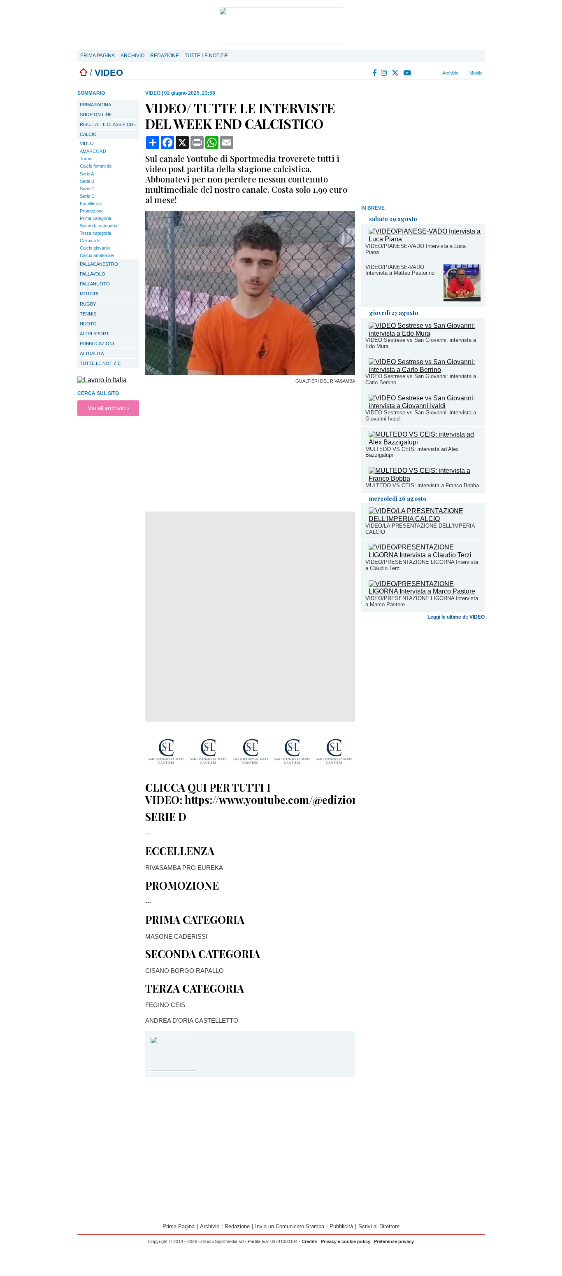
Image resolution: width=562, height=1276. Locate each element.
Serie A (87, 173)
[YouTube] (407, 72)
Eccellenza (91, 203)
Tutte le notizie (206, 55)
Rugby (88, 303)
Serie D (87, 196)
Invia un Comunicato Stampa (289, 1226)
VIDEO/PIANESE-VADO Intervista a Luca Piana (415, 249)
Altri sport (94, 333)
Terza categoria (95, 233)
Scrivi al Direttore (378, 1226)
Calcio (88, 134)
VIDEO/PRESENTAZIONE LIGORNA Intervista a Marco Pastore (421, 601)
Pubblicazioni (97, 343)
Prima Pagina (97, 55)
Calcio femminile (96, 166)
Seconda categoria (98, 225)
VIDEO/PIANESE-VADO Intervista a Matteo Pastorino (399, 270)
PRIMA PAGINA (95, 104)
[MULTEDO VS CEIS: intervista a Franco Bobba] (425, 478)
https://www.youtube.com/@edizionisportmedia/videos (319, 799)
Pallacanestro (99, 264)
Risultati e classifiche (108, 124)
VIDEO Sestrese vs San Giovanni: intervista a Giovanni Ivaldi (420, 415)
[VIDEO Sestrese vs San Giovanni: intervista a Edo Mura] (425, 333)
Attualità (92, 353)
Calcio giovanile (95, 247)
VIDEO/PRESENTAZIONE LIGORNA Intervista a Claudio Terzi (421, 565)
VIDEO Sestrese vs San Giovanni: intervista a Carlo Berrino (420, 379)
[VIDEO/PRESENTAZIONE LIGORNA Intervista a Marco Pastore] (425, 591)
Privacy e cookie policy (345, 1241)
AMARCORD (93, 151)
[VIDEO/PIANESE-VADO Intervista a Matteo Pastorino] (462, 299)
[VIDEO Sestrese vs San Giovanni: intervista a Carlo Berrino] (425, 369)
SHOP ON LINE (96, 114)
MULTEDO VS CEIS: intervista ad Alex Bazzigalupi (412, 452)
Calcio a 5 (90, 240)
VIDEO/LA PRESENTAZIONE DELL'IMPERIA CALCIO (420, 529)
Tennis (88, 313)
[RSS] (419, 72)
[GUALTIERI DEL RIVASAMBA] (250, 372)
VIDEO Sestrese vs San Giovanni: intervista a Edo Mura (420, 343)
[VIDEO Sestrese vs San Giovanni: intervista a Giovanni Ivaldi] (425, 405)
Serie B (87, 181)
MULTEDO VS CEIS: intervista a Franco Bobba (422, 485)
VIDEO (87, 143)
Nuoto (88, 323)
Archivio (132, 55)
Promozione (92, 210)
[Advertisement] (423, 143)
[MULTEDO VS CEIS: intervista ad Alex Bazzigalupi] (425, 442)
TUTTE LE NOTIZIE (100, 363)
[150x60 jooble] (102, 379)
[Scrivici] (428, 72)
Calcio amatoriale (97, 255)
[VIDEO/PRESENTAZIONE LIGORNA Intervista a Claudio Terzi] (425, 555)
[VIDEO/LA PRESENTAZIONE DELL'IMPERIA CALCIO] (425, 518)
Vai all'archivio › (108, 407)
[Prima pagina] (83, 73)
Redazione (164, 55)
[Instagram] (384, 72)
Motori (89, 293)
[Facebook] (374, 72)
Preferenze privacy (394, 1241)
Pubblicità (341, 1226)
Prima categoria (95, 218)
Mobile (475, 72)
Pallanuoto (95, 283)
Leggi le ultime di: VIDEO (456, 617)
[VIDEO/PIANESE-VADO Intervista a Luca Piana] (425, 239)
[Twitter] (395, 72)
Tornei (86, 158)
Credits (309, 1241)
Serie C (87, 188)
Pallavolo (92, 273)
